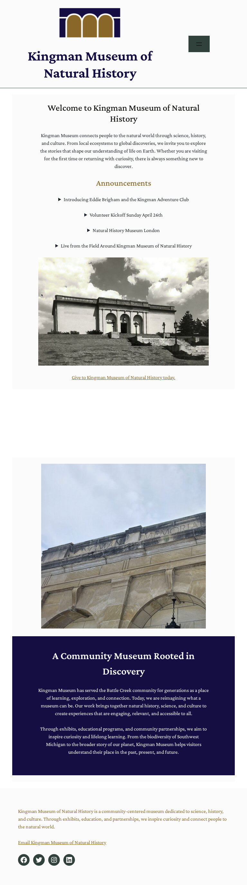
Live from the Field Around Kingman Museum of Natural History (126, 245)
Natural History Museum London (126, 230)
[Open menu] (199, 44)
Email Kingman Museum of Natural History (62, 842)
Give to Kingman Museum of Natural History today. (123, 377)
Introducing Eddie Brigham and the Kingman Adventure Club (126, 199)
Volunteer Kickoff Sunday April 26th (126, 215)
